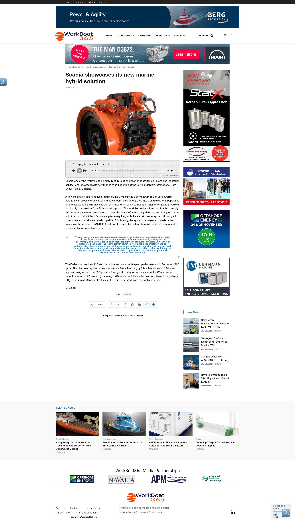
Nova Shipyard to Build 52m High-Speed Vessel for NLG (215, 378)
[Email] (146, 304)
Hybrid (88, 67)
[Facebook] (111, 304)
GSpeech (174, 175)
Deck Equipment (62, 439)
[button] (207, 35)
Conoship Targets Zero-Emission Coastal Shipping (215, 444)
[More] (153, 304)
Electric (198, 439)
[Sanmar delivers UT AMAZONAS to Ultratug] (191, 362)
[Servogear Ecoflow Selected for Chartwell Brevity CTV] (191, 344)
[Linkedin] (225, 34)
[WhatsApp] (132, 304)
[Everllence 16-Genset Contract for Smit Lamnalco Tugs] (124, 424)
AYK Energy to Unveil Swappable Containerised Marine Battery (168, 444)
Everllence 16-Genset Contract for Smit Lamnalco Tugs (122, 444)
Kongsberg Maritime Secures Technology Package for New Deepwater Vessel (73, 445)
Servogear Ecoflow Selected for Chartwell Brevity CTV (214, 342)
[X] (231, 34)
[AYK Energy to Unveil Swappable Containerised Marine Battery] (171, 424)
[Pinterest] (125, 304)
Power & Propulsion (74, 67)
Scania (127, 294)
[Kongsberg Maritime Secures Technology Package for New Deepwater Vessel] (77, 424)
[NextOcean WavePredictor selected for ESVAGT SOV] (191, 326)
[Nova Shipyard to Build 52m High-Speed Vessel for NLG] (191, 381)
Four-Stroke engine (109, 439)
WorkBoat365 (207, 331)
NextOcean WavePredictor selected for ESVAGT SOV (215, 323)
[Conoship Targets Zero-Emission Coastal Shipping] (217, 424)
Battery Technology (156, 439)
